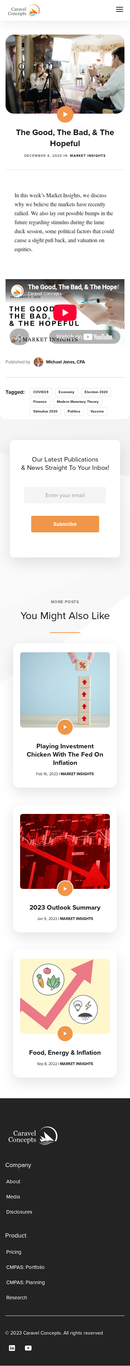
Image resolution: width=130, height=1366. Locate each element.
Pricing (13, 1252)
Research (16, 1297)
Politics (74, 411)
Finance (40, 402)
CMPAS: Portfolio (25, 1267)
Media (13, 1197)
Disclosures (19, 1212)
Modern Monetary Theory (78, 402)
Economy (67, 392)
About (13, 1181)
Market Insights (88, 155)
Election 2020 (96, 392)
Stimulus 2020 (45, 411)
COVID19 (41, 392)
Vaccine (97, 411)
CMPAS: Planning (25, 1282)
